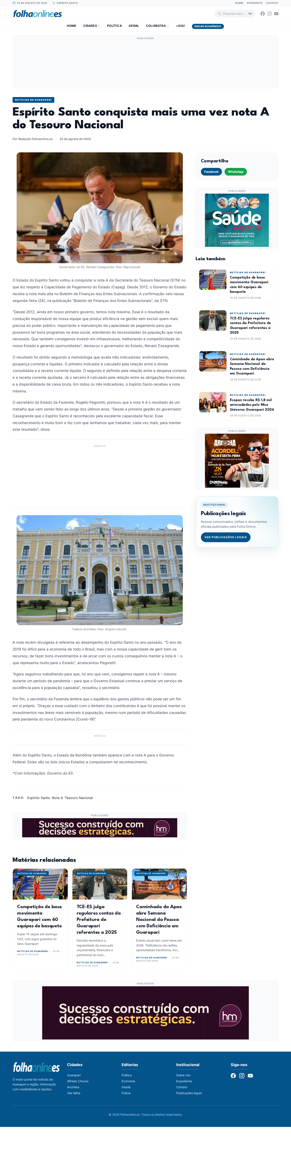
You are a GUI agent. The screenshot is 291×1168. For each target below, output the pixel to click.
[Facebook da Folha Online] (263, 13)
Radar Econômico (207, 26)
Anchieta (73, 1087)
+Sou (180, 25)
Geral (134, 25)
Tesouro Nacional (79, 798)
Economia (128, 1081)
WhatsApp (235, 171)
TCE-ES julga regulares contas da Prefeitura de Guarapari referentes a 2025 (99, 920)
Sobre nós (183, 1075)
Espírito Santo (38, 798)
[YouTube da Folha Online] (276, 13)
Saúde (126, 1087)
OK (250, 13)
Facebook (211, 171)
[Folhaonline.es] (38, 13)
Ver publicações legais (226, 537)
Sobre (239, 2)
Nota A (57, 798)
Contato (272, 2)
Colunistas (156, 25)
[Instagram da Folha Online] (269, 13)
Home (71, 25)
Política (114, 25)
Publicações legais (189, 1093)
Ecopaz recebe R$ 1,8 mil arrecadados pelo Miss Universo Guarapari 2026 (252, 405)
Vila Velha (73, 1093)
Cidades (90, 25)
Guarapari (74, 1075)
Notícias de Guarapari (33, 100)
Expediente (255, 2)
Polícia (126, 1093)
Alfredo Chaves (77, 1081)
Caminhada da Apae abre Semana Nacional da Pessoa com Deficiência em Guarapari (159, 920)
